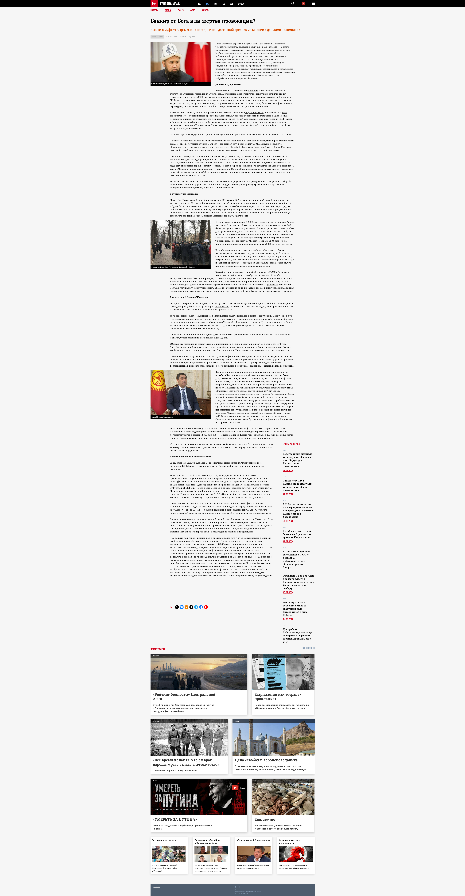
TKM (223, 3)
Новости (154, 10)
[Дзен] (191, 607)
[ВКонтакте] (182, 607)
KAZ (199, 3)
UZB (231, 3)
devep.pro (245, 893)
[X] (177, 607)
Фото (192, 10)
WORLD (241, 3)
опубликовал (222, 306)
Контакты (157, 887)
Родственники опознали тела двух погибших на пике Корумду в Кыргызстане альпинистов (297, 460)
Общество (191, 37)
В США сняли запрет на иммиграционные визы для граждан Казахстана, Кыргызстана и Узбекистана (298, 510)
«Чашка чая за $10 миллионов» (253, 840)
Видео (181, 10)
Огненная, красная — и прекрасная (290, 841)
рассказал (272, 284)
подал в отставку (254, 112)
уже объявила (219, 556)
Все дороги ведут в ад (164, 840)
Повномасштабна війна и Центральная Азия (207, 841)
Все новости (308, 648)
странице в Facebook (191, 156)
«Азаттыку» (221, 203)
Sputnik (254, 125)
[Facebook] (201, 607)
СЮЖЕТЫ (205, 10)
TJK (215, 3)
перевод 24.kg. (212, 328)
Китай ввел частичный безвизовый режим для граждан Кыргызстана (297, 534)
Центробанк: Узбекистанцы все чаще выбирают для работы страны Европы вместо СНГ (297, 635)
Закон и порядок (172, 37)
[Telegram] (196, 607)
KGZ (207, 3)
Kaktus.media (269, 262)
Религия (183, 37)
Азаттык (202, 566)
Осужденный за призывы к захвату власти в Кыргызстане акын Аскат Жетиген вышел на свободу (298, 582)
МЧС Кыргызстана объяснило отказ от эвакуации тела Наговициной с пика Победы (295, 609)
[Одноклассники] (186, 607)
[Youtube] (206, 607)
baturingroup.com (251, 891)
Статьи (168, 10)
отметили (245, 150)
